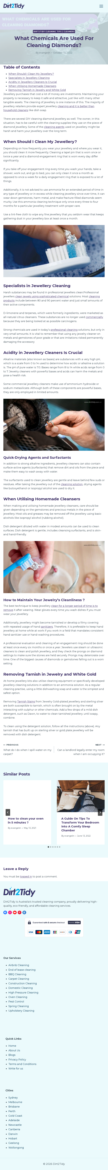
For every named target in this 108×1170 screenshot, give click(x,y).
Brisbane (14, 1106)
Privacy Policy (17, 1059)
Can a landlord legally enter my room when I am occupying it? (81, 750)
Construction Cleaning (22, 983)
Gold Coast (15, 1115)
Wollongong (16, 1147)
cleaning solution (72, 484)
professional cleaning (64, 329)
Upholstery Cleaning (21, 1010)
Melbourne (15, 1102)
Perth (11, 1111)
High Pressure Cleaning (23, 992)
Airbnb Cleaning (18, 965)
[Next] (100, 812)
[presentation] (27, 796)
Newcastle (15, 1124)
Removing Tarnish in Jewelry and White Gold (37, 90)
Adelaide (14, 1120)
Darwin (13, 1134)
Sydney (13, 1097)
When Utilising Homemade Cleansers (32, 86)
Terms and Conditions (22, 1064)
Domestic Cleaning (20, 988)
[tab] (48, 847)
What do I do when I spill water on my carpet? (27, 750)
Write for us (15, 1068)
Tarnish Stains (26, 701)
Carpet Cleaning (18, 978)
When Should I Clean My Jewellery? (31, 73)
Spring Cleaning (18, 1006)
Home (12, 1045)
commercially (94, 317)
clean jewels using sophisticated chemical (42, 296)
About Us (14, 1050)
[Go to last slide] (8, 812)
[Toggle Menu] (101, 6)
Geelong (13, 1143)
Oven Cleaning (17, 997)
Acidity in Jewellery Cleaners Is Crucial (32, 82)
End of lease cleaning (22, 969)
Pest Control (16, 1001)
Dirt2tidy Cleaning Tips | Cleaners (54, 31)
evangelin (44, 52)
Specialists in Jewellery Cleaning (29, 77)
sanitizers (47, 626)
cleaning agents (54, 127)
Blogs (11, 1055)
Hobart (12, 1138)
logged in (26, 876)
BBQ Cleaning (17, 974)
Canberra (14, 1129)
